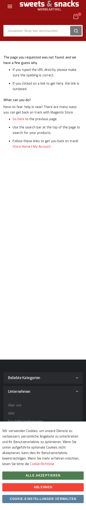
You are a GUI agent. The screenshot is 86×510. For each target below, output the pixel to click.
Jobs (11, 413)
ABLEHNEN (43, 487)
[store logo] (49, 9)
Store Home (22, 146)
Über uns (15, 405)
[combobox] (38, 30)
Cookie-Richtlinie (42, 464)
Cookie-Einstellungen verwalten (43, 499)
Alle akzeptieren (43, 475)
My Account (42, 146)
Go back (18, 119)
